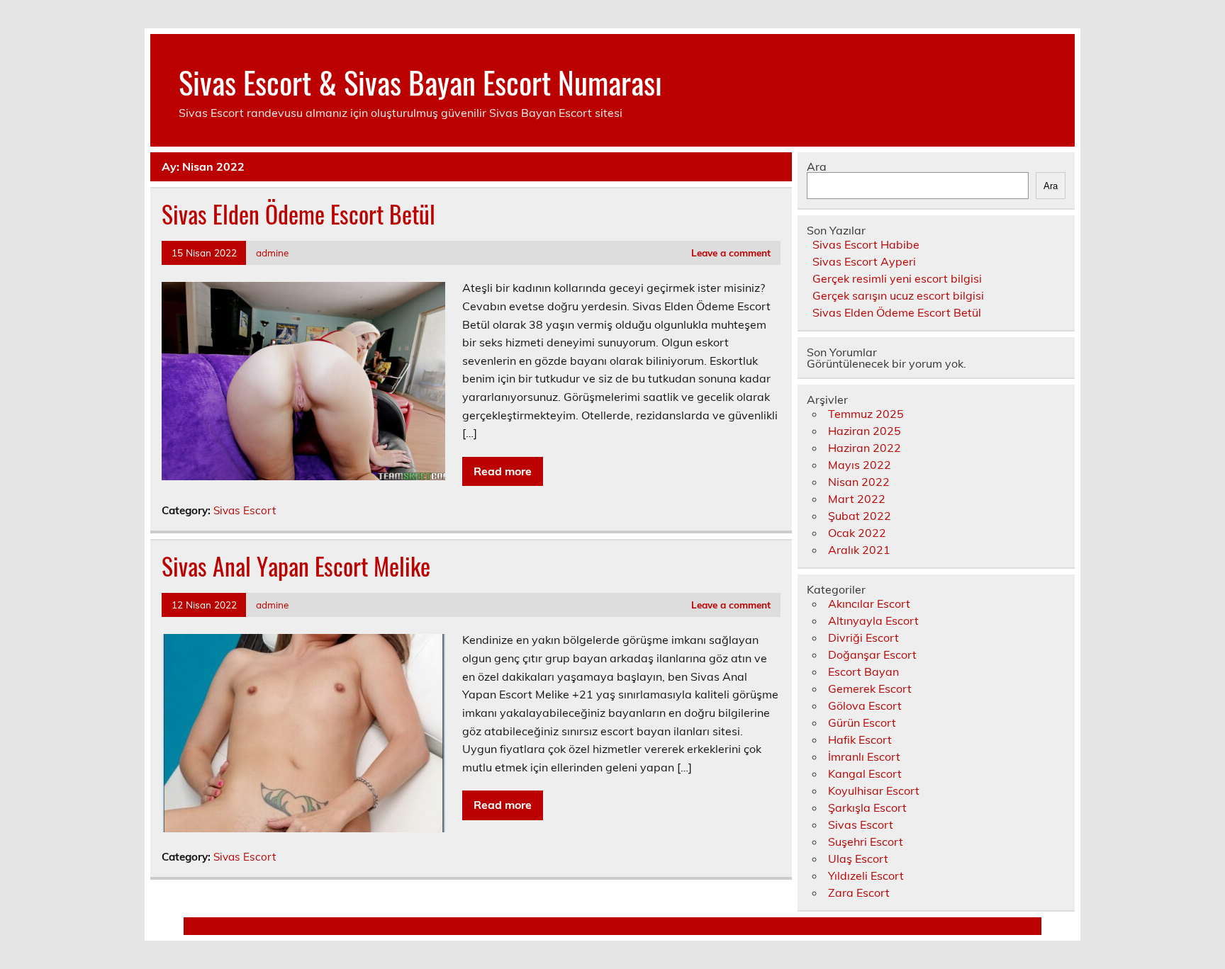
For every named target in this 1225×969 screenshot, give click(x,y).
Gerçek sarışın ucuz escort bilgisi (898, 295)
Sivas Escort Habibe (865, 244)
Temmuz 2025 (866, 414)
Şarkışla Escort (867, 807)
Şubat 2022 (859, 516)
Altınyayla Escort (873, 620)
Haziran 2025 (864, 431)
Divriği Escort (863, 637)
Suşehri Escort (865, 841)
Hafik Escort (860, 739)
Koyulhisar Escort (873, 790)
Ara (817, 166)
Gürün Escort (862, 722)
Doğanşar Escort (872, 654)
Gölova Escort (865, 705)
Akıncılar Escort (869, 603)
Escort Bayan (863, 671)
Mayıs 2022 (859, 465)
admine (272, 252)
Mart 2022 (856, 499)
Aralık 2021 (859, 550)
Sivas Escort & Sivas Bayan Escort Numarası (420, 81)
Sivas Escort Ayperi (864, 261)
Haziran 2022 (864, 448)
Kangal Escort (865, 773)
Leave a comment (731, 252)
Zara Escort (859, 892)
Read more (503, 471)
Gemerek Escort (870, 688)
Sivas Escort (244, 510)
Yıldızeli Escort (866, 875)
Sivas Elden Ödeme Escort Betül (298, 214)
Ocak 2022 (857, 533)
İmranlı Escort (864, 756)
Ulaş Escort (858, 858)
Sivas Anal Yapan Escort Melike (296, 566)
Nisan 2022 (859, 482)
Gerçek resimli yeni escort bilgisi (897, 278)
